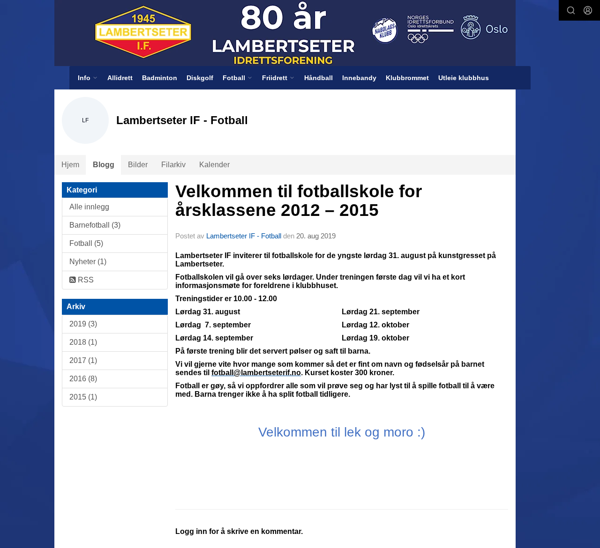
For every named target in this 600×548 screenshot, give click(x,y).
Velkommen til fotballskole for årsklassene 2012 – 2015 (298, 201)
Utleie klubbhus (463, 77)
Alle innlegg (89, 207)
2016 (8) (83, 379)
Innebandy (359, 77)
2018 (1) (83, 342)
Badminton (159, 77)
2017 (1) (83, 360)
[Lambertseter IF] (285, 33)
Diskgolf (200, 77)
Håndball (318, 77)
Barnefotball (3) (94, 225)
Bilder (138, 165)
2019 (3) (83, 324)
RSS (85, 280)
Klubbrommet (407, 77)
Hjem (70, 165)
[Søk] (570, 10)
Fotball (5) (86, 243)
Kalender (214, 165)
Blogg (103, 165)
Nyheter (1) (87, 262)
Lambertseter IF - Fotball (243, 236)
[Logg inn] (587, 10)
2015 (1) (83, 397)
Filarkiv (173, 165)
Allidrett (120, 77)
